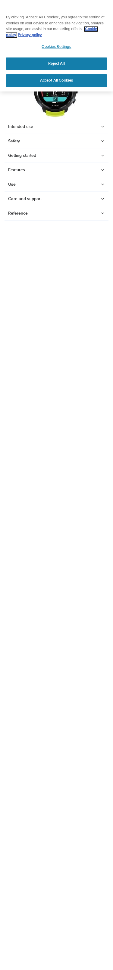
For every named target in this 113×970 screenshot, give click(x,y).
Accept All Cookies (56, 80)
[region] (56, 45)
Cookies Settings (56, 46)
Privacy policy (30, 35)
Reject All (56, 63)
